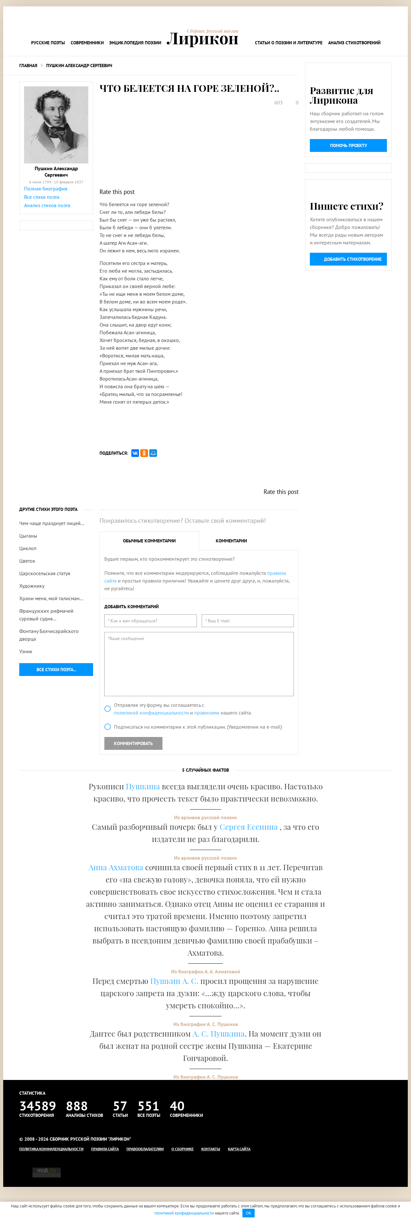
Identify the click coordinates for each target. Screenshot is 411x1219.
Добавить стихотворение (352, 259)
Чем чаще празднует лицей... (51, 523)
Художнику (31, 586)
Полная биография (45, 188)
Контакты (210, 1148)
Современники (87, 43)
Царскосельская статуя (44, 573)
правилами (206, 712)
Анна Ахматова (116, 867)
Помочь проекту (348, 145)
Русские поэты (48, 43)
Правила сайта (105, 1148)
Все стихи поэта (41, 197)
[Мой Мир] (153, 453)
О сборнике (182, 1148)
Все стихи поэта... (56, 669)
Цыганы (28, 535)
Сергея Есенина (250, 826)
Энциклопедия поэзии (135, 43)
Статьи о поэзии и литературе (288, 43)
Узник (25, 651)
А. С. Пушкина (219, 1033)
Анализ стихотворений (354, 43)
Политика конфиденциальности (51, 1148)
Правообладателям (145, 1148)
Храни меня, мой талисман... (51, 598)
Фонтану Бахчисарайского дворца (49, 635)
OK (248, 1213)
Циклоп (28, 548)
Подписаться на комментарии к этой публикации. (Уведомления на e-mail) (198, 727)
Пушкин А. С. (174, 981)
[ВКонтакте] (135, 453)
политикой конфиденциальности (151, 712)
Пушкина (143, 786)
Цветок (27, 560)
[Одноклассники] (144, 453)
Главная (28, 65)
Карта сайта (239, 1148)
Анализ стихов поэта (47, 205)
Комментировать (133, 743)
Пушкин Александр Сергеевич (79, 65)
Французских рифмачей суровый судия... (46, 615)
